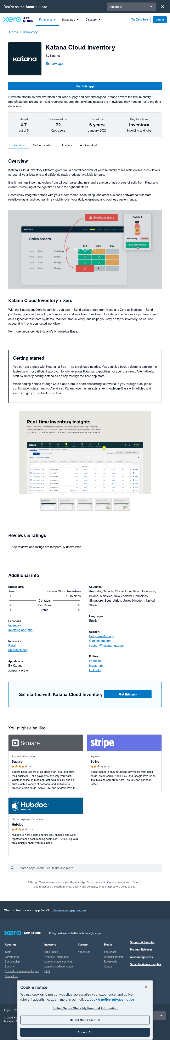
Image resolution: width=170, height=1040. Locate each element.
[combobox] (90, 868)
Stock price (51, 952)
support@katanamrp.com (106, 645)
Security (10, 966)
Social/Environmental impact (22, 971)
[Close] (162, 6)
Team (8, 952)
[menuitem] (47, 19)
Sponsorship (12, 961)
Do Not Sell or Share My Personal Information (85, 1008)
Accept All (85, 1032)
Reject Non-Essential (85, 1020)
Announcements (114, 957)
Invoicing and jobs (20, 630)
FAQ (47, 971)
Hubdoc (17, 824)
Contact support (100, 640)
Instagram (96, 665)
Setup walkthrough (101, 636)
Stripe (95, 761)
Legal (7, 1010)
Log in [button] (160, 19)
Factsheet (110, 952)
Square (17, 761)
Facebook (95, 660)
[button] (85, 249)
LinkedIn (95, 670)
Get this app (85, 86)
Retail (12, 645)
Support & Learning (142, 942)
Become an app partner (69, 910)
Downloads (110, 961)
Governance (12, 957)
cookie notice (100, 999)
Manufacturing (18, 650)
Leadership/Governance (58, 966)
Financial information (56, 957)
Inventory (14, 625)
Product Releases (141, 949)
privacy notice (123, 999)
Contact (108, 966)
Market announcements (58, 961)
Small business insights (145, 964)
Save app (57, 64)
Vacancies (84, 952)
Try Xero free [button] (139, 19)
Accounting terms (141, 957)
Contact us (11, 976)
